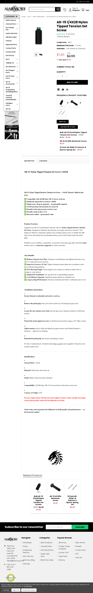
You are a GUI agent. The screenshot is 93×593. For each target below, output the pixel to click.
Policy (25, 546)
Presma (62, 560)
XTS (76, 554)
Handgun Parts (9, 104)
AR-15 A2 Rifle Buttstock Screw (55, 498)
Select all (62, 121)
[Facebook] (58, 89)
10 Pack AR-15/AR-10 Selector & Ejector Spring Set (72, 500)
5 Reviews (43, 161)
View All (78, 558)
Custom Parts (11, 48)
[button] (12, 118)
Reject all (16, 590)
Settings (6, 590)
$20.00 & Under (11, 37)
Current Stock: (65, 67)
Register (76, 10)
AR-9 (7, 59)
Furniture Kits (11, 52)
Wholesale (27, 543)
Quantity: (61, 72)
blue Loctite (58, 344)
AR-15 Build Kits (10, 29)
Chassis (9, 41)
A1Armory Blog (29, 560)
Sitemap (26, 564)
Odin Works (80, 543)
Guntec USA (63, 553)
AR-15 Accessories (10, 83)
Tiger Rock (63, 556)
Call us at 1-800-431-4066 (11, 567)
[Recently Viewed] (65, 9)
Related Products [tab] (32, 475)
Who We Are (28, 556)
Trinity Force (80, 550)
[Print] (67, 89)
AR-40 (8, 109)
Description (29, 161)
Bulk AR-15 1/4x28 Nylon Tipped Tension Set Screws (38, 500)
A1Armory (62, 543)
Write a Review (63, 37)
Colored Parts (11, 24)
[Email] (63, 89)
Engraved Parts (11, 44)
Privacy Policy (28, 586)
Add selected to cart (67, 127)
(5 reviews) (70, 34)
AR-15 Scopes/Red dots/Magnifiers (12, 90)
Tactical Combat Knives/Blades (11, 97)
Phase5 (78, 546)
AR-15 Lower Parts (10, 77)
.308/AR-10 (10, 63)
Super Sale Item (11, 33)
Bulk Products (11, 20)
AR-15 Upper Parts (10, 71)
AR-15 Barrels (11, 67)
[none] (38, 36)
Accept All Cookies (29, 590)
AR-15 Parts (10, 55)
